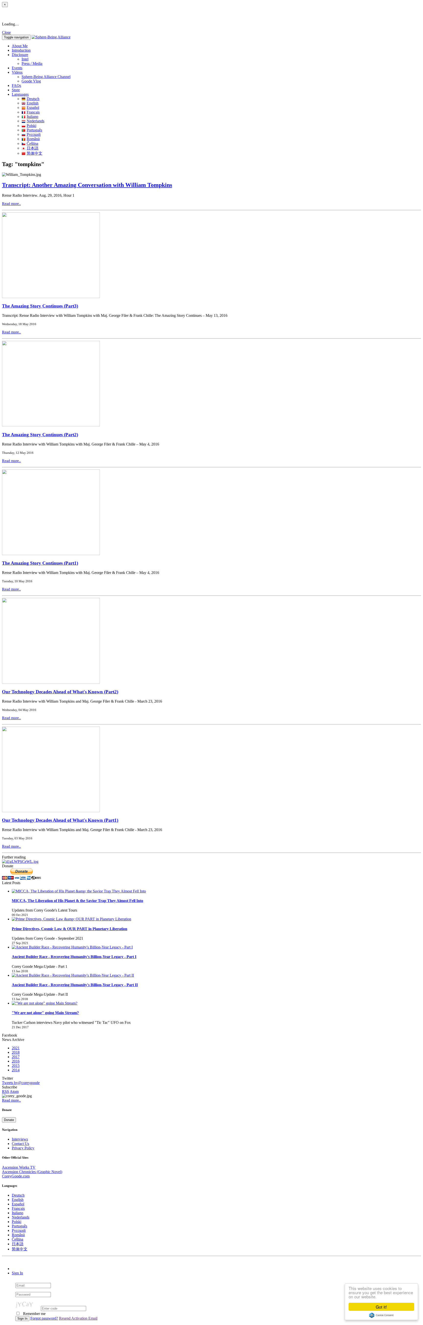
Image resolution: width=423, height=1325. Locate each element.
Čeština (32, 143)
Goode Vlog (31, 81)
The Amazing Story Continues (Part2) (40, 434)
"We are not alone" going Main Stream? (45, 1013)
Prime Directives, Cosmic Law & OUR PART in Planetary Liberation (69, 929)
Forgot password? (44, 1318)
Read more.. (11, 204)
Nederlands (35, 121)
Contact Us (20, 1144)
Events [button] (17, 68)
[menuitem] (221, 59)
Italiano (32, 116)
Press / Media (32, 63)
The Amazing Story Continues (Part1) (40, 563)
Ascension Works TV (18, 1167)
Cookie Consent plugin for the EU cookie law (381, 1315)
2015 (16, 1065)
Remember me (34, 1314)
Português (34, 130)
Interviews (20, 1139)
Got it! (381, 1307)
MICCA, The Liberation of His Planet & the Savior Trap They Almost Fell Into (77, 901)
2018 (16, 1052)
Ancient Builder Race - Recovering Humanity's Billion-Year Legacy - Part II (75, 985)
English (32, 103)
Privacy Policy (23, 1148)
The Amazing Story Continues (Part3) (40, 305)
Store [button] (16, 90)
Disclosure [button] (20, 55)
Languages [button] (20, 94)
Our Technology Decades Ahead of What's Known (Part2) (60, 691)
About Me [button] (20, 46)
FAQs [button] (16, 85)
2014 (16, 1070)
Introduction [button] (21, 50)
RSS (5, 1091)
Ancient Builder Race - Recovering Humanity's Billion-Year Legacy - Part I (74, 957)
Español (33, 107)
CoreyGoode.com (16, 1176)
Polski (31, 126)
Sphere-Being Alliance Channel (46, 77)
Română (33, 139)
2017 (16, 1057)
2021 (16, 1048)
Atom (14, 1091)
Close (6, 32)
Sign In (17, 1273)
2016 (16, 1061)
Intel (25, 59)
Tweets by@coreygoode (21, 1083)
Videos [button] (17, 72)
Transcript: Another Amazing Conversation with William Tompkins (87, 185)
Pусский (34, 134)
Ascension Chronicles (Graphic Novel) (32, 1172)
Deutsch (33, 99)
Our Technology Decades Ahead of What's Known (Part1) (60, 820)
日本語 (32, 148)
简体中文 (34, 153)
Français (33, 112)
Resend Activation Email (78, 1318)
